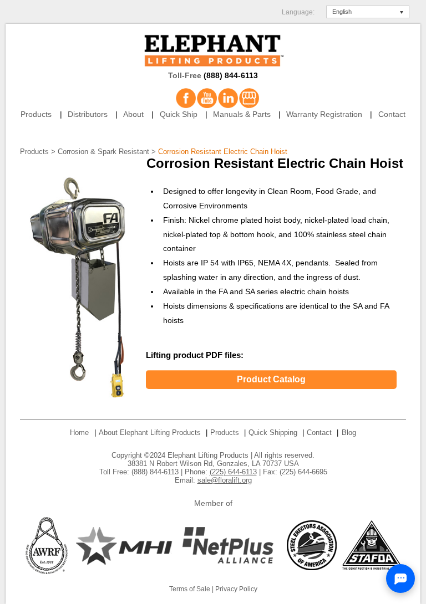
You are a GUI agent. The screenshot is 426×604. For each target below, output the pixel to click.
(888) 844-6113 (231, 75)
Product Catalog (271, 379)
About (133, 114)
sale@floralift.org (224, 480)
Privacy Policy (236, 589)
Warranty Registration (324, 114)
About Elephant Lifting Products (150, 432)
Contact (391, 114)
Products (36, 114)
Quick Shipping (272, 432)
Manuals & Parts (242, 114)
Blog (349, 432)
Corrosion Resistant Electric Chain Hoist (222, 151)
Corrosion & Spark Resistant (103, 151)
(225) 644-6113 (233, 472)
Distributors (88, 114)
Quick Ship (178, 114)
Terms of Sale (189, 589)
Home (79, 432)
